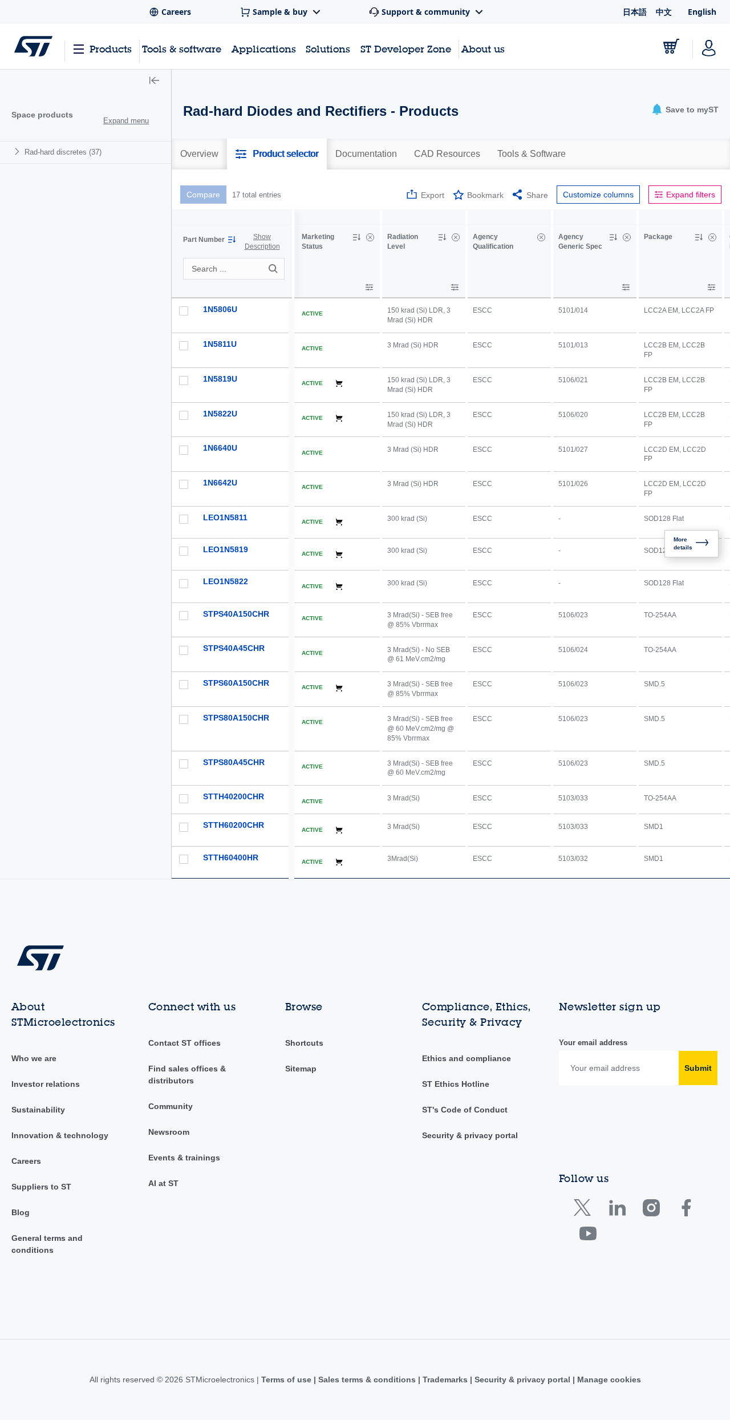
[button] (154, 81)
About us (483, 49)
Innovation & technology (59, 1135)
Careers (26, 1161)
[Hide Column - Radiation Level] (456, 237)
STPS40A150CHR (236, 613)
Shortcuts (304, 1042)
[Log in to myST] (708, 46)
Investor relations (45, 1084)
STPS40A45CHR (234, 648)
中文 (664, 11)
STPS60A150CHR (236, 682)
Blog (20, 1212)
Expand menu (126, 120)
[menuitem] (85, 152)
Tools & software (181, 49)
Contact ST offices (184, 1042)
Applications (264, 49)
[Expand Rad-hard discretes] (19, 151)
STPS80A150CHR (236, 717)
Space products (42, 114)
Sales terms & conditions (367, 1379)
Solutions (328, 49)
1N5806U (220, 309)
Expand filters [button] (690, 194)
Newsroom (168, 1131)
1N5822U (220, 413)
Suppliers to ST (41, 1186)
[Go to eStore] (671, 46)
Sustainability (38, 1109)
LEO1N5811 (225, 517)
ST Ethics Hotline (455, 1084)
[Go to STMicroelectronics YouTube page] (587, 1236)
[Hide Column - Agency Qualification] (541, 237)
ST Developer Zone (405, 49)
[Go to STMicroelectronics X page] (585, 1210)
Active (312, 313)
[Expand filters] (369, 287)
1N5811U (220, 344)
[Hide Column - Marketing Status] (370, 237)
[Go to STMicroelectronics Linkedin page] (616, 1210)
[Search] (275, 268)
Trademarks (445, 1379)
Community (170, 1106)
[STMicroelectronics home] (33, 46)
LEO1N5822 (225, 581)
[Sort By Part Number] (231, 239)
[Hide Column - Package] (712, 237)
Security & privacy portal (470, 1135)
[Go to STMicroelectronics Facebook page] (685, 1210)
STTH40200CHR (233, 796)
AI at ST (163, 1183)
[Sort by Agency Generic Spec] (613, 237)
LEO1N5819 (225, 549)
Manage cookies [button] (608, 1379)
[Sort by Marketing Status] (356, 237)
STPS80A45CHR (234, 762)
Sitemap (301, 1068)
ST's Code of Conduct (465, 1109)
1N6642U (220, 482)
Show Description (262, 241)
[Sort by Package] (698, 237)
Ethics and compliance (466, 1058)
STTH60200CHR (233, 825)
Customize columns (598, 194)
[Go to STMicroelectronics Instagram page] (651, 1210)
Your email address (593, 1042)
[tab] (199, 154)
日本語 (635, 11)
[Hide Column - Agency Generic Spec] (627, 237)
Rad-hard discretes (63, 152)
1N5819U (220, 378)
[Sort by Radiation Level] (442, 237)
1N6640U (220, 447)
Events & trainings (184, 1157)
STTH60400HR (230, 857)
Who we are (33, 1058)
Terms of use (287, 1379)
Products (111, 49)
